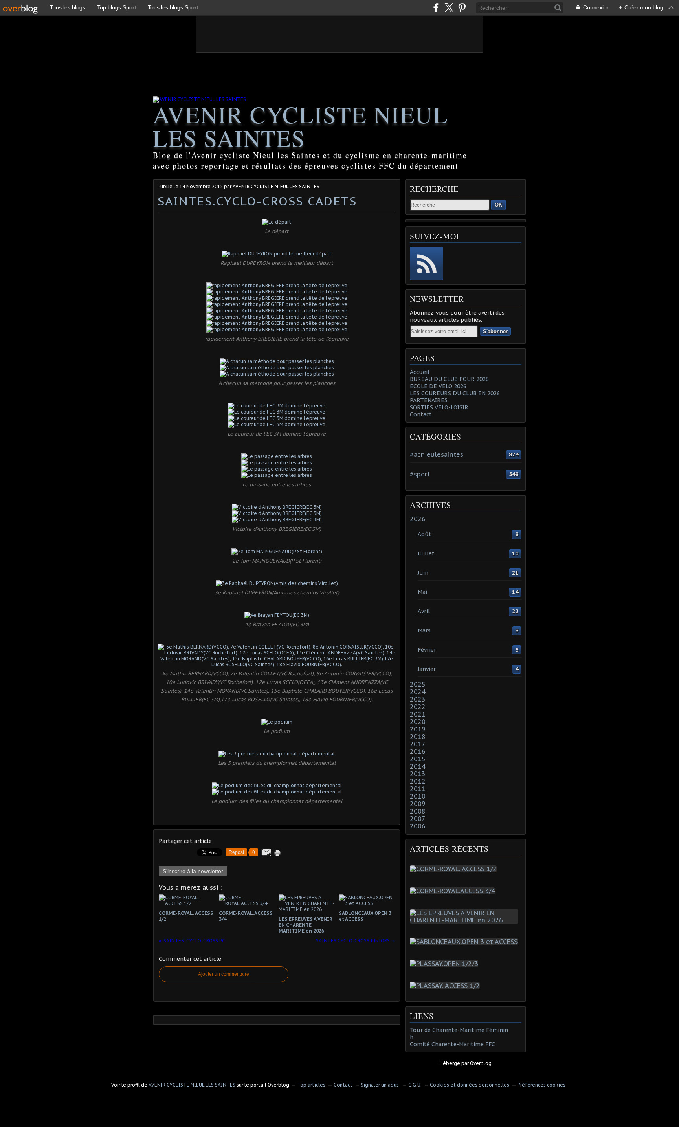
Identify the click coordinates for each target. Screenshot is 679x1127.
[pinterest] (462, 7)
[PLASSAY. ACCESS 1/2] (446, 985)
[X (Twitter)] (449, 7)
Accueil (419, 372)
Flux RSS (426, 263)
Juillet (426, 553)
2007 (418, 819)
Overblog (481, 1063)
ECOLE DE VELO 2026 (438, 386)
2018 (418, 736)
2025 (418, 684)
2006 (418, 826)
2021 (418, 714)
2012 (418, 781)
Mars (424, 630)
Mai (422, 592)
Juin (423, 572)
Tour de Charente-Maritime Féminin (459, 1030)
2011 (418, 789)
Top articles (311, 1085)
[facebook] (436, 7)
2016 (418, 751)
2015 (418, 759)
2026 (418, 519)
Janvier (427, 669)
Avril (424, 611)
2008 (418, 811)
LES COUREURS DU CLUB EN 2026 (455, 393)
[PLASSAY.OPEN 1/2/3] (445, 963)
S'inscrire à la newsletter (193, 871)
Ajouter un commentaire (223, 974)
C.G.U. (415, 1085)
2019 (418, 729)
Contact (421, 414)
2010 (418, 796)
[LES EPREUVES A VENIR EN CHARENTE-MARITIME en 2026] (465, 920)
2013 (418, 774)
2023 (418, 699)
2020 (418, 722)
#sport (420, 474)
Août (424, 534)
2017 (418, 744)
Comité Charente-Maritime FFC (452, 1044)
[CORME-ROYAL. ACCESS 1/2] (455, 869)
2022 (418, 707)
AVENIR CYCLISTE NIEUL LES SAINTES (300, 126)
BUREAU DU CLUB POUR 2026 (449, 379)
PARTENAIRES (429, 400)
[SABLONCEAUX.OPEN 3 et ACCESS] (465, 941)
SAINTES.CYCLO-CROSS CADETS (257, 201)
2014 (418, 766)
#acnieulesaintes (436, 454)
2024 (418, 692)
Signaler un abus (380, 1085)
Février (427, 649)
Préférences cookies (541, 1085)
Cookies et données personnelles (469, 1085)
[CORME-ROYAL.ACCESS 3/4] (454, 891)
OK (498, 205)
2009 (418, 804)
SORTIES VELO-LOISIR (439, 407)
